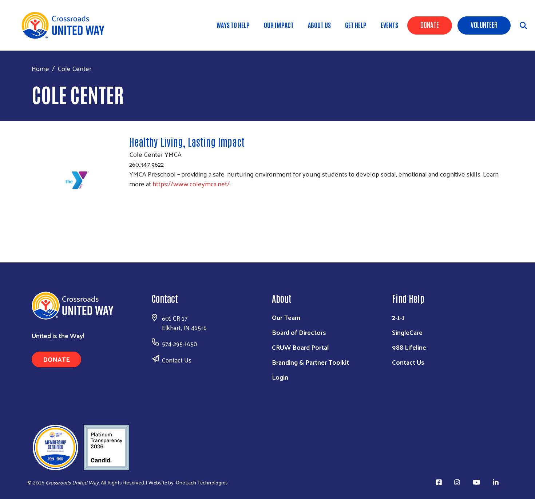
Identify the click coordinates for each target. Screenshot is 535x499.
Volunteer (484, 24)
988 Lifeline (409, 347)
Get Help (355, 24)
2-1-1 (398, 317)
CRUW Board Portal (300, 347)
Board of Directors (299, 332)
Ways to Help (233, 24)
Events (389, 24)
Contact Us (176, 360)
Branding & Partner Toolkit (310, 362)
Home (40, 68)
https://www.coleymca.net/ (191, 184)
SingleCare (407, 332)
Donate (429, 24)
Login (280, 377)
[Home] (65, 25)
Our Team (286, 317)
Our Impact (279, 24)
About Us (319, 24)
